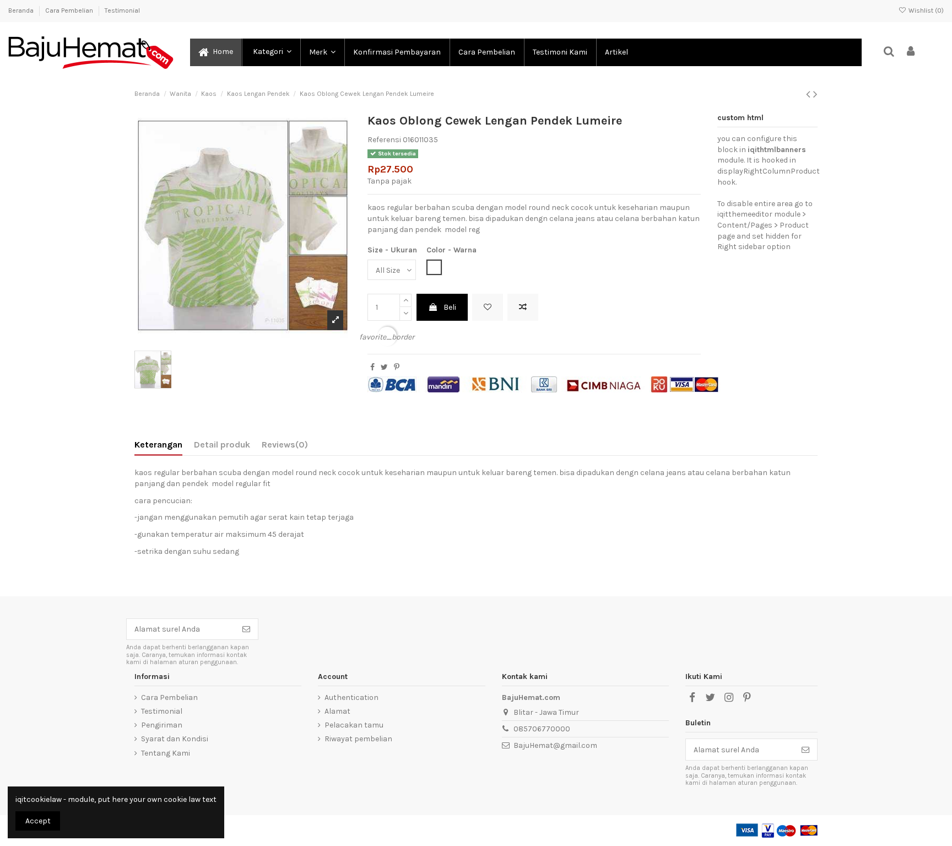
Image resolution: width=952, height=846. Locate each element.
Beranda (21, 10)
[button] (270, 52)
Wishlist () (925, 10)
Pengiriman (161, 725)
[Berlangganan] (246, 629)
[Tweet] (384, 367)
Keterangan (158, 444)
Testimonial (122, 10)
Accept (38, 821)
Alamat (337, 711)
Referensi (384, 139)
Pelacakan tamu (353, 725)
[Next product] (815, 94)
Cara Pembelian (70, 10)
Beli (449, 307)
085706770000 (541, 729)
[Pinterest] (396, 367)
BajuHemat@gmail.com (555, 745)
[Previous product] (809, 94)
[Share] (372, 367)
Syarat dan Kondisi (174, 738)
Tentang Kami (165, 753)
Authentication (351, 697)
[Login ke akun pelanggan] (911, 52)
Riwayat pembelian (358, 738)
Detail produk (222, 444)
